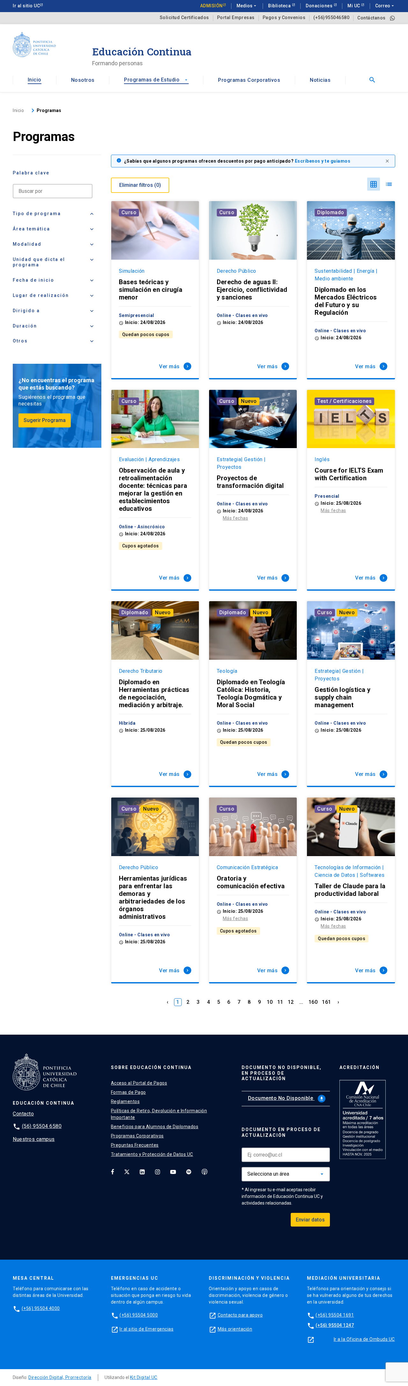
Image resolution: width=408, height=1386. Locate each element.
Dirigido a (54, 311)
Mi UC (354, 5)
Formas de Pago (128, 1092)
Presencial (327, 496)
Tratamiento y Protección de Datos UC (152, 1154)
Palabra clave (31, 172)
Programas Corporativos (249, 80)
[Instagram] (157, 1172)
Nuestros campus (34, 1139)
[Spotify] (188, 1172)
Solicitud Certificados (184, 17)
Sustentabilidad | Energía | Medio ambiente (346, 275)
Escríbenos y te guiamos (323, 161)
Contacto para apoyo (240, 1315)
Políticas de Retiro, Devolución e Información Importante (159, 1114)
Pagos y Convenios (284, 17)
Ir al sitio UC (26, 5)
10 (270, 1002)
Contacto (23, 1114)
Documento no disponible (286, 1098)
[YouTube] (173, 1172)
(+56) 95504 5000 (139, 1315)
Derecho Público (236, 271)
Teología (227, 671)
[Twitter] (126, 1172)
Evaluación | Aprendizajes (149, 459)
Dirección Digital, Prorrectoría (59, 1377)
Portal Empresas (236, 17)
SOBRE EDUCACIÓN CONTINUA (151, 1067)
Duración (54, 326)
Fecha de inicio (54, 280)
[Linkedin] (142, 1172)
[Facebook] (112, 1172)
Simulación (132, 271)
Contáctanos (371, 17)
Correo (385, 5)
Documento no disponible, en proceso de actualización (282, 1073)
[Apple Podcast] (204, 1172)
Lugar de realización (54, 296)
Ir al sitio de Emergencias (146, 1329)
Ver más (174, 366)
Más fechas (235, 518)
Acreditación (359, 1067)
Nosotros (83, 80)
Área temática (54, 229)
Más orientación (235, 1329)
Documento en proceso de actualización (281, 1132)
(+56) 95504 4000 (41, 1308)
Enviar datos (310, 1220)
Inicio (34, 80)
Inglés (322, 459)
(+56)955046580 (331, 17)
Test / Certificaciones (344, 401)
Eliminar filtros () (140, 185)
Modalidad (54, 244)
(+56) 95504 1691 (335, 1315)
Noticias (320, 80)
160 (313, 1002)
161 (326, 1002)
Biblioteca (280, 5)
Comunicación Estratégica (247, 867)
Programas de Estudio (156, 80)
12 (291, 1002)
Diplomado (330, 212)
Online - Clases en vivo (242, 315)
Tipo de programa (54, 214)
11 (280, 1002)
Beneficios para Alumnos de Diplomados (155, 1126)
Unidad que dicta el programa (54, 262)
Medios (247, 5)
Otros (54, 341)
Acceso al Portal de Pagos (139, 1083)
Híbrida (127, 723)
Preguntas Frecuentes (135, 1145)
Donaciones (320, 5)
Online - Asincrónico (142, 526)
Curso (129, 212)
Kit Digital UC (143, 1377)
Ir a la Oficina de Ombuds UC (364, 1339)
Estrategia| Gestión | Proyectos (241, 463)
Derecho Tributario (141, 671)
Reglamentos (125, 1101)
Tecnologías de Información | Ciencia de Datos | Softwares (349, 871)
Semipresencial (136, 315)
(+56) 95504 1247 (335, 1325)
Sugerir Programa (45, 420)
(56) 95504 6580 (42, 1126)
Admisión (211, 5)
